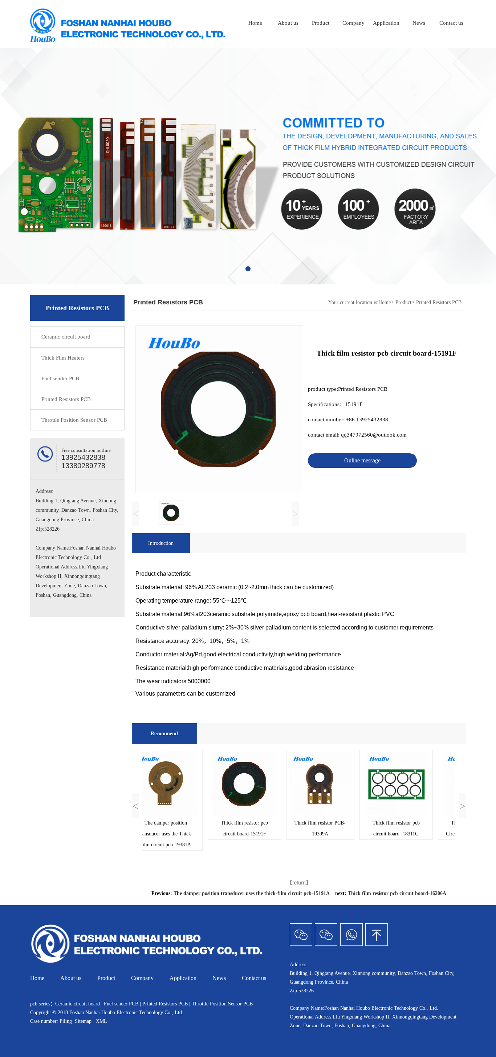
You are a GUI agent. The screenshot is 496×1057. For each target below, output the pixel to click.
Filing (66, 1021)
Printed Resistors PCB (66, 399)
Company (353, 23)
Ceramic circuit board (65, 337)
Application (386, 23)
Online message (362, 460)
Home (255, 23)
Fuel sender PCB (60, 378)
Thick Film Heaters (63, 358)
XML (101, 1021)
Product (320, 23)
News (418, 23)
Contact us (451, 23)
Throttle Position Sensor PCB (74, 420)
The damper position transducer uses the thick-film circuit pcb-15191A (251, 893)
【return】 (299, 882)
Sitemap (83, 1021)
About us (288, 23)
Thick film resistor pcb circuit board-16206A (397, 893)
